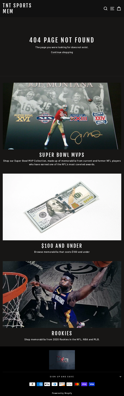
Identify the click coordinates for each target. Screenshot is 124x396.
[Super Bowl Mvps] (62, 116)
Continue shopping (62, 52)
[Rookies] (62, 294)
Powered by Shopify (62, 393)
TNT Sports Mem (17, 8)
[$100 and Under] (62, 207)
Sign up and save (62, 376)
